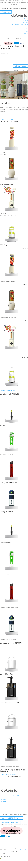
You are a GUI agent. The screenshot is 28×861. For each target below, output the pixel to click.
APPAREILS (25, 20)
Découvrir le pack (20, 66)
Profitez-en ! (5, 781)
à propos (26, 28)
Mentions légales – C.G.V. (14, 795)
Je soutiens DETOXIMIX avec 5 (11, 818)
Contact (26, 33)
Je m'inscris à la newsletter (10, 823)
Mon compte (6, 12)
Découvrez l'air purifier (9, 774)
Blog (27, 31)
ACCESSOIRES (24, 22)
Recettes (26, 29)
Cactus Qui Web (24, 849)
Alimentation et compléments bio (20, 24)
